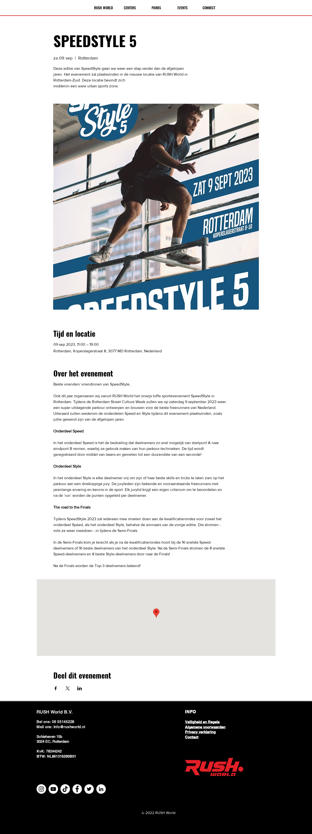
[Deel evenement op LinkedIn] (79, 688)
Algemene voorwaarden (205, 727)
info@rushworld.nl (69, 727)
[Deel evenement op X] (67, 688)
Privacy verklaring (200, 732)
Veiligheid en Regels (202, 722)
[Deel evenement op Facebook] (55, 688)
